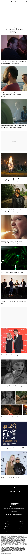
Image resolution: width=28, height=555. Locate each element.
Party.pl (7, 519)
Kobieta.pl (21, 521)
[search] (26, 1)
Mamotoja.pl (7, 526)
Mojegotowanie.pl (7, 528)
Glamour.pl (7, 521)
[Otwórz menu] (1, 1)
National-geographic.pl (7, 531)
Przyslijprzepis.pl (21, 523)
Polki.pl (21, 519)
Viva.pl (21, 526)
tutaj (10, 553)
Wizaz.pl (20, 528)
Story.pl (20, 531)
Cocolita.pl (7, 523)
